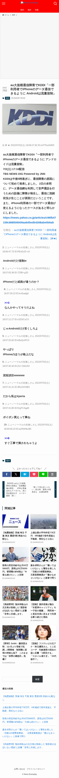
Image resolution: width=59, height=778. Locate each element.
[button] (6, 474)
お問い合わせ (19, 769)
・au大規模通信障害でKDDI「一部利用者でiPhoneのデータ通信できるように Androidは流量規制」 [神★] (30, 234)
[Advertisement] (29, 47)
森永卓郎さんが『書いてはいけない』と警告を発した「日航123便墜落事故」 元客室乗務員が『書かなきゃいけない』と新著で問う (28, 732)
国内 (7, 98)
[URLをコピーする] (52, 474)
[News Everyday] (29, 3)
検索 (37, 679)
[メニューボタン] (3, 3)
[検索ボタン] (55, 3)
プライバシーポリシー (36, 769)
